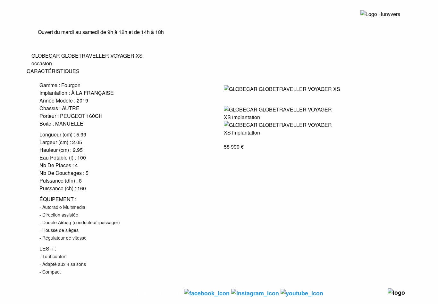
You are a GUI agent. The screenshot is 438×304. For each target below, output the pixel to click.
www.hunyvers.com (150, 292)
